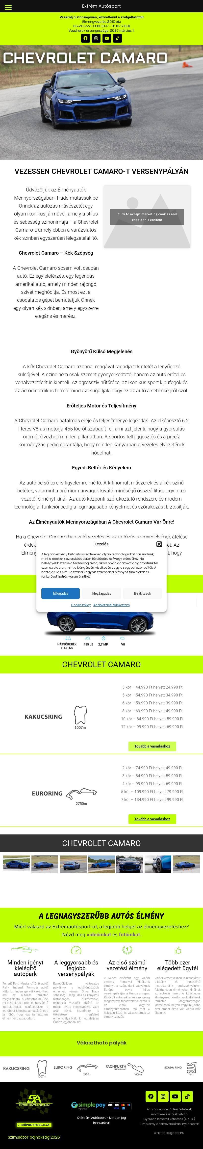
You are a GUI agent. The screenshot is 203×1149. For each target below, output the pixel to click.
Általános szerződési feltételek (169, 1109)
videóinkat (99, 934)
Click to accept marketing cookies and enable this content (147, 217)
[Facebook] (85, 38)
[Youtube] (106, 38)
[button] (159, 544)
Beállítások (142, 593)
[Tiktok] (117, 38)
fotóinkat (129, 934)
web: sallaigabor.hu (169, 1133)
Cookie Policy (81, 605)
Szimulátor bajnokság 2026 (34, 1137)
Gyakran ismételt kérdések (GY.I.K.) (169, 1119)
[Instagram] (96, 38)
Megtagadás (101, 593)
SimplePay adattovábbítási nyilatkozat (169, 1124)
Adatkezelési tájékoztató (111, 605)
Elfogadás (60, 593)
